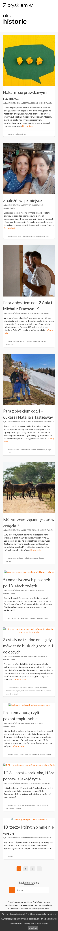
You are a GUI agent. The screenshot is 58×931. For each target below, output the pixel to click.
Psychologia (31, 805)
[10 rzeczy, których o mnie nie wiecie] (29, 819)
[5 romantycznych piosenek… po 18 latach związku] (29, 572)
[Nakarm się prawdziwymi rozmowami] (29, 60)
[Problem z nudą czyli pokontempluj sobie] (29, 704)
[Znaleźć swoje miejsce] (29, 168)
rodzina (38, 341)
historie (10, 134)
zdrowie (48, 754)
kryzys (18, 691)
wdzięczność (38, 618)
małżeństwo (30, 341)
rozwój (28, 236)
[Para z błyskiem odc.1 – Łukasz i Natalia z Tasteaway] (29, 379)
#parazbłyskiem (13, 341)
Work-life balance (37, 236)
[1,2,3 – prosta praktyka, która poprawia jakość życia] (29, 765)
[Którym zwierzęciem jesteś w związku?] (29, 487)
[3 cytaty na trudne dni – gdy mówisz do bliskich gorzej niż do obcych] (29, 630)
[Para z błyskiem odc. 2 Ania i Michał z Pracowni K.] (29, 270)
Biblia (20, 687)
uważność (22, 134)
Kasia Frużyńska (12, 103)
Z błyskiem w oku (18, 10)
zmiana (46, 236)
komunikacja (18, 558)
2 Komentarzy (44, 838)
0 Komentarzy (45, 103)
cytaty (25, 687)
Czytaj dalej (27, 126)
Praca (23, 236)
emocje (10, 618)
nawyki (16, 754)
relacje (16, 134)
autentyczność (25, 449)
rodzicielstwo (11, 453)
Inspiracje (17, 236)
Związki (41, 558)
